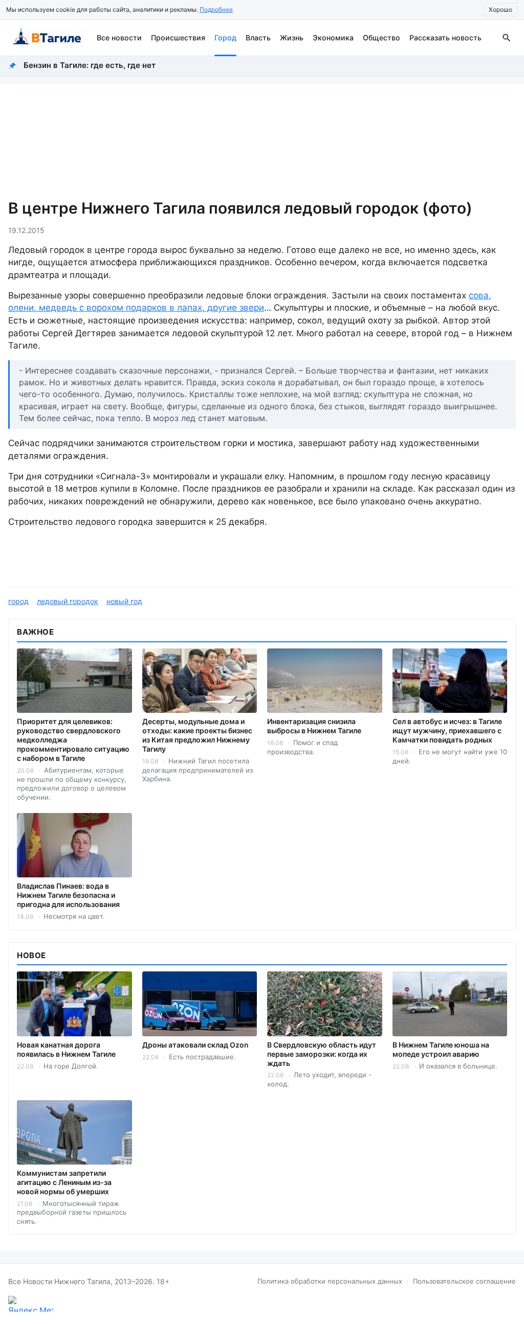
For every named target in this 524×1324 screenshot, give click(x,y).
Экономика (333, 37)
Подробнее (216, 9)
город (18, 601)
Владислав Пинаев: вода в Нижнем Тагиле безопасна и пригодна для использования (68, 895)
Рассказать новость (445, 37)
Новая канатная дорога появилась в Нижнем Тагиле (66, 1049)
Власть (258, 37)
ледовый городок (67, 601)
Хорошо (500, 9)
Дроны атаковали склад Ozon (195, 1044)
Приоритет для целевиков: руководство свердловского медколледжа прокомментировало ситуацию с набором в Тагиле (73, 739)
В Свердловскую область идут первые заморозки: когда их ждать (321, 1053)
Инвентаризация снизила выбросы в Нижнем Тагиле (314, 726)
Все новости (119, 37)
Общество (381, 37)
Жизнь (291, 37)
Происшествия (178, 37)
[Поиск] (506, 38)
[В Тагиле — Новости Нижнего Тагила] (46, 38)
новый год (124, 601)
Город (225, 37)
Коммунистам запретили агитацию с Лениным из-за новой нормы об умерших (64, 1182)
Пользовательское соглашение (464, 1281)
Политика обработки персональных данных (329, 1281)
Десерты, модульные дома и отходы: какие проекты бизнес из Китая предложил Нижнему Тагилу (197, 735)
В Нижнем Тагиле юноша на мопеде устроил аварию (440, 1049)
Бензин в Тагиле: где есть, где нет (90, 65)
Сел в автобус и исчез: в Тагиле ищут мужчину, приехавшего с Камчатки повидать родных (447, 730)
